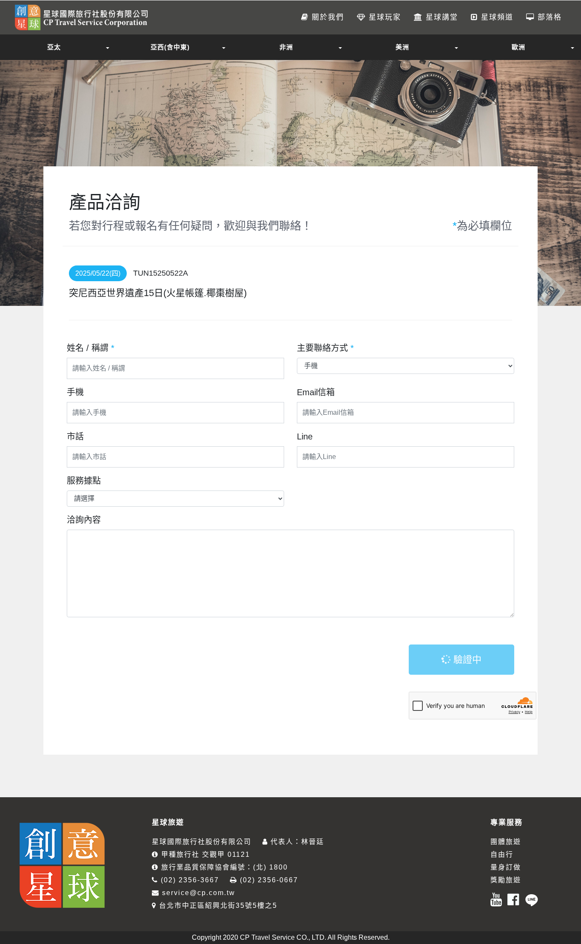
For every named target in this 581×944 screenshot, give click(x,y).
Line (305, 436)
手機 (75, 392)
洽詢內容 (84, 520)
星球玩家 (383, 17)
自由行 (501, 854)
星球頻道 (495, 17)
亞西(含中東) (170, 47)
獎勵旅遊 (505, 880)
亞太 (54, 47)
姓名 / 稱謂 (90, 348)
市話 (75, 436)
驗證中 (466, 659)
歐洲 (518, 47)
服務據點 (84, 480)
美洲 (402, 47)
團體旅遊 (505, 841)
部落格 (548, 17)
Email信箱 (316, 392)
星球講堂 (440, 17)
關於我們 (326, 17)
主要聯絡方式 (325, 348)
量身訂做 (505, 867)
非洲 (286, 47)
